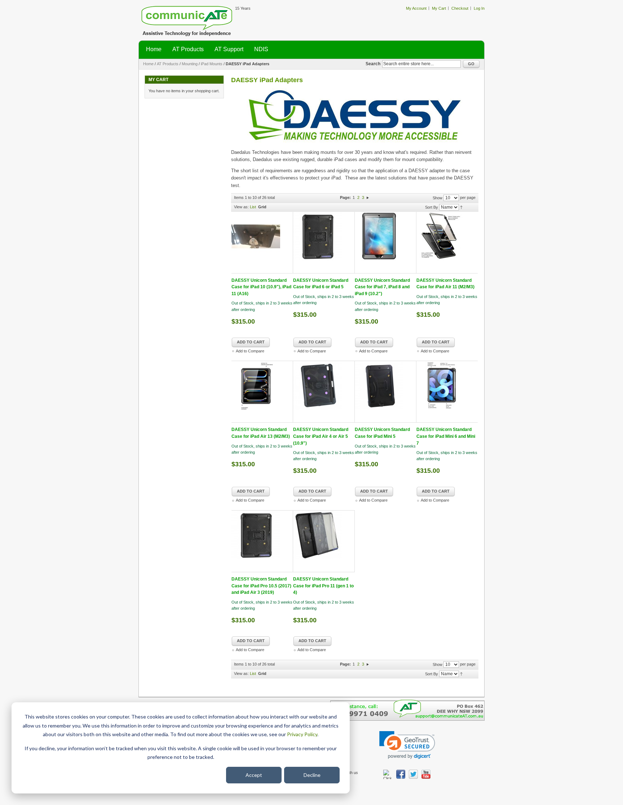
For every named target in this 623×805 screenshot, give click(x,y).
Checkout (459, 8)
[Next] (368, 197)
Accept (254, 775)
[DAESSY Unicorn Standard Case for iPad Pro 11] (324, 541)
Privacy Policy (302, 734)
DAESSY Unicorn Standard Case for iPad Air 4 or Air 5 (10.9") (320, 436)
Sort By (431, 207)
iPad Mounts (211, 64)
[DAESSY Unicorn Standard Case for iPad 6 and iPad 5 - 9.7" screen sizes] (324, 242)
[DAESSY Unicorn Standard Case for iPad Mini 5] (385, 392)
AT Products (167, 64)
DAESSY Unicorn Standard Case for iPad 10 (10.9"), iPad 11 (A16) (261, 287)
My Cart (439, 8)
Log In (479, 8)
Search (373, 63)
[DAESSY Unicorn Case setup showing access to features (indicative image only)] (262, 392)
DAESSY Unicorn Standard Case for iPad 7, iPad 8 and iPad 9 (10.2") (382, 287)
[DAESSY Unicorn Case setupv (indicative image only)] (447, 242)
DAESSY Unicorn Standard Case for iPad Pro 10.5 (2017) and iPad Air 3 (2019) (261, 586)
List (253, 207)
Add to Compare (250, 351)
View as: (241, 207)
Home (148, 64)
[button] (407, 745)
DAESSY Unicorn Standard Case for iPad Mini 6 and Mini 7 (445, 436)
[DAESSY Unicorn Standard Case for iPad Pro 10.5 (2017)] (262, 541)
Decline (312, 775)
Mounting (190, 64)
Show (437, 198)
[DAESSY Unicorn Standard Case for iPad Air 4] (324, 392)
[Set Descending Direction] (461, 207)
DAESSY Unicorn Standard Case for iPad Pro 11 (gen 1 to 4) (323, 586)
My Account (416, 8)
